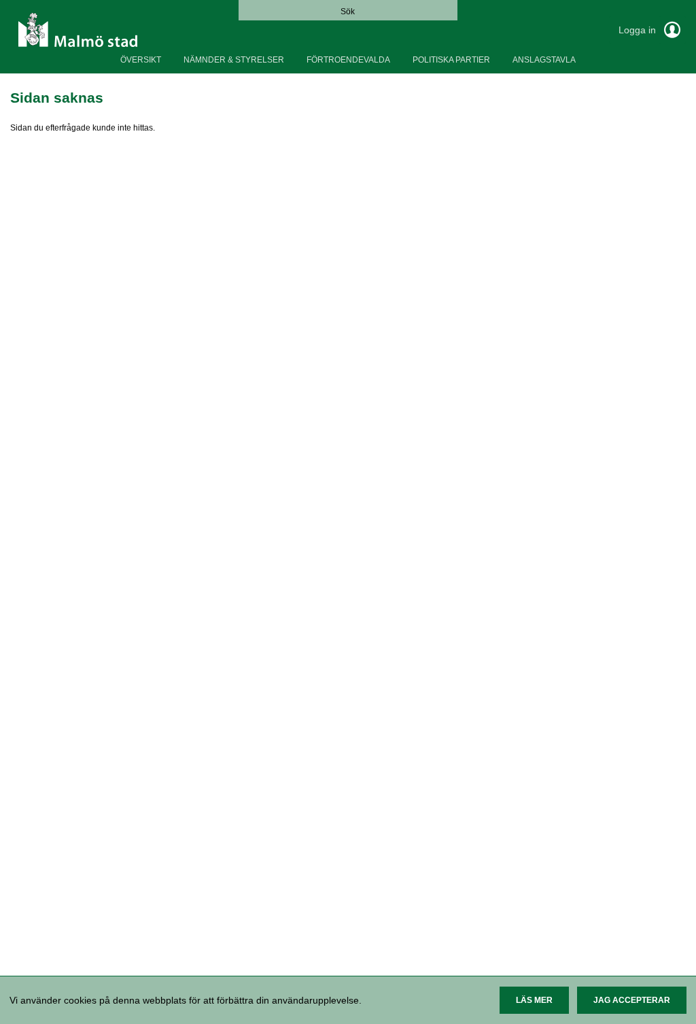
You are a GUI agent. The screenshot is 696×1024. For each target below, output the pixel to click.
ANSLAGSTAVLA (544, 60)
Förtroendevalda (348, 60)
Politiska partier (451, 60)
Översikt (140, 60)
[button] (534, 1000)
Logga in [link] (639, 29)
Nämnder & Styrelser (234, 60)
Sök (348, 11)
